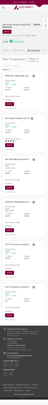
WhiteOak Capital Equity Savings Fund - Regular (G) (26, 76)
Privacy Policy (8, 390)
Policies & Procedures (30, 387)
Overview (5, 50)
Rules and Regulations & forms (13, 387)
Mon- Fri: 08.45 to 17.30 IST (16, 348)
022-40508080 (12, 341)
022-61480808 (12, 343)
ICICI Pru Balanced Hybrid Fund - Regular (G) (23, 287)
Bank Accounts (19, 390)
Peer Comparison (33, 50)
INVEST (7, 32)
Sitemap (28, 390)
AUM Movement (18, 50)
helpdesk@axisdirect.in (15, 358)
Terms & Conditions (7, 385)
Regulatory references (22, 385)
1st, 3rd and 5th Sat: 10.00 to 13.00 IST (20, 350)
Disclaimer (34, 385)
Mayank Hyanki (30, 35)
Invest (9, 104)
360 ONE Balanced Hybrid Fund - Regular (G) (23, 159)
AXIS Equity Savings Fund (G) (17, 118)
